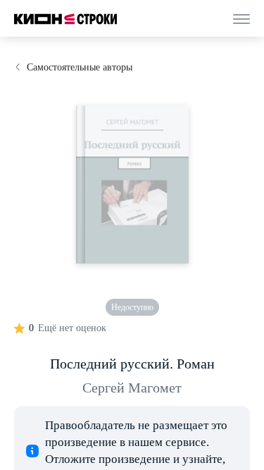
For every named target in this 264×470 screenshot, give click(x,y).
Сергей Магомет (132, 387)
